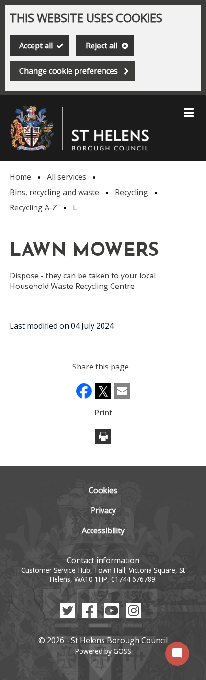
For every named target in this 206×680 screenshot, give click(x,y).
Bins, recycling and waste (54, 192)
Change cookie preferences (68, 71)
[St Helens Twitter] (67, 615)
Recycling (131, 192)
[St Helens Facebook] (89, 615)
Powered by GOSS (103, 651)
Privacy (103, 510)
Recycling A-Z (33, 207)
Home (20, 177)
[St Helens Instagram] (133, 615)
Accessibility (103, 530)
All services (66, 177)
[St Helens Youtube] (111, 615)
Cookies (103, 490)
